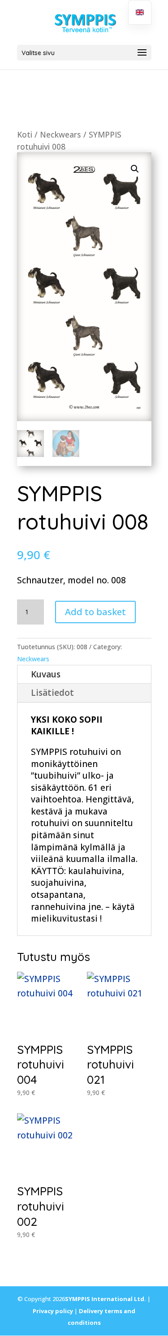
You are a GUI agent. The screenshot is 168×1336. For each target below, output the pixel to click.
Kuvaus (45, 674)
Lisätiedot (52, 692)
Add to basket (95, 612)
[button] (135, 169)
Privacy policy (53, 1311)
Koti (24, 134)
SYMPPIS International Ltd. (105, 1299)
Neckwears (60, 134)
